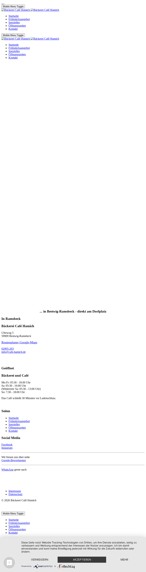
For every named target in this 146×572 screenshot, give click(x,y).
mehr (124, 559)
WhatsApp (7, 469)
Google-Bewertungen (13, 460)
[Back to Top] (2, 3)
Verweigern (39, 559)
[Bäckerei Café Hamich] (30, 9)
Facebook (6, 444)
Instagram (6, 447)
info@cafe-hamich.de (13, 351)
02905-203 (7, 348)
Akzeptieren (82, 559)
